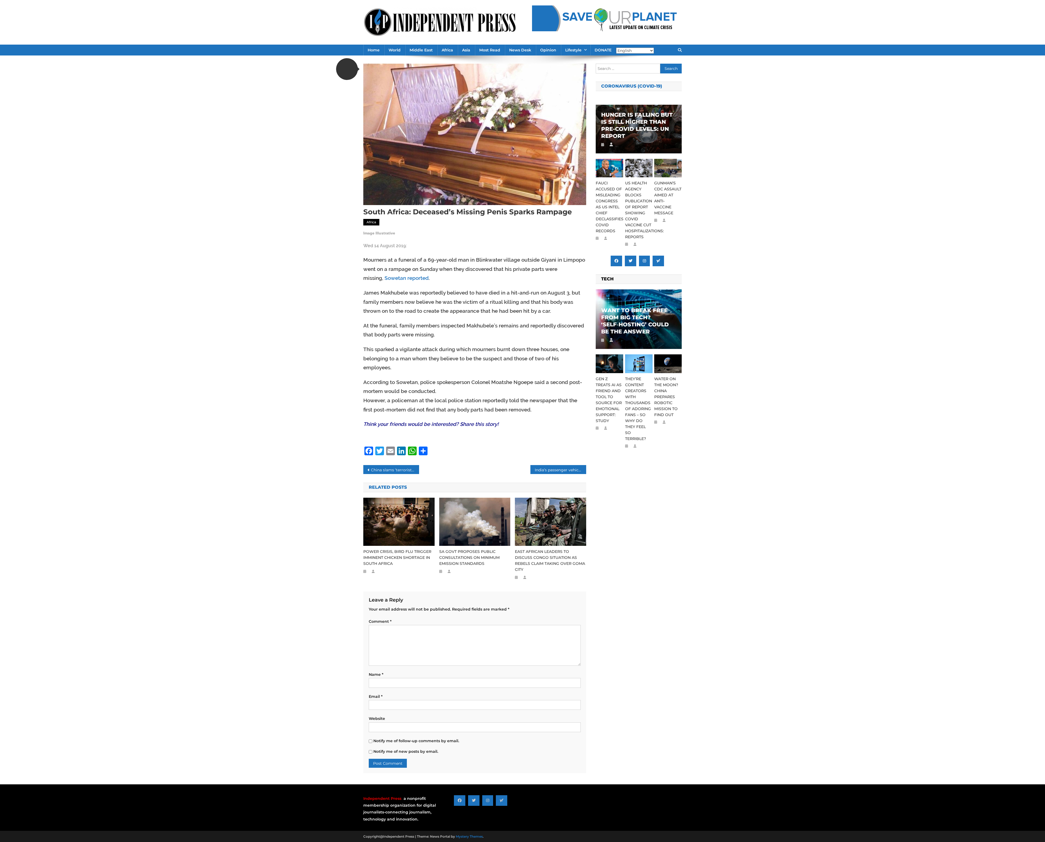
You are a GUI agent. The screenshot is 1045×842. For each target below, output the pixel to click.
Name (376, 674)
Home (374, 50)
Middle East (421, 50)
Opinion (548, 50)
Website (377, 718)
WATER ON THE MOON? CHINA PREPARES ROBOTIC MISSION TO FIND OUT (666, 396)
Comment (380, 621)
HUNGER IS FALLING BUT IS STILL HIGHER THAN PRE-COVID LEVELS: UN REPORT (637, 125)
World (395, 50)
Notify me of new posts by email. (405, 751)
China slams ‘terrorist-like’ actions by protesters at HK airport (395, 470)
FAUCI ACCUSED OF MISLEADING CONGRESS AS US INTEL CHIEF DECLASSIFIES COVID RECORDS (609, 207)
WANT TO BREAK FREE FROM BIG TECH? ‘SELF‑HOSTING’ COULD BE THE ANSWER (635, 321)
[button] (347, 69)
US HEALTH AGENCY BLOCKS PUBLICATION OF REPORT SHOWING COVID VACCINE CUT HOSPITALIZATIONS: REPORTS (639, 210)
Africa (447, 50)
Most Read (489, 50)
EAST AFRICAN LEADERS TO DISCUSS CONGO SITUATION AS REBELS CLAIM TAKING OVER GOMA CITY (550, 560)
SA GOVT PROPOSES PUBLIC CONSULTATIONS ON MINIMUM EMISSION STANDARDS (469, 557)
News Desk (520, 50)
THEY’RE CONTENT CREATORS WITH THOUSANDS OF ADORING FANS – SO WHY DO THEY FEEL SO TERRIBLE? (638, 408)
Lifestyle (573, 50)
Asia (466, 50)
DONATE (603, 50)
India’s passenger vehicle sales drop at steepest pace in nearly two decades (560, 470)
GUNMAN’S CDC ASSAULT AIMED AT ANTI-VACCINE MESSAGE (667, 198)
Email (376, 696)
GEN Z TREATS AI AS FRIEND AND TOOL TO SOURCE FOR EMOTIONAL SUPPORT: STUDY (609, 399)
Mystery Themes (469, 836)
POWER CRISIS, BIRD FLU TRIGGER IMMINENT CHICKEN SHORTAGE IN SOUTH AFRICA (397, 557)
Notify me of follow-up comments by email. (416, 740)
